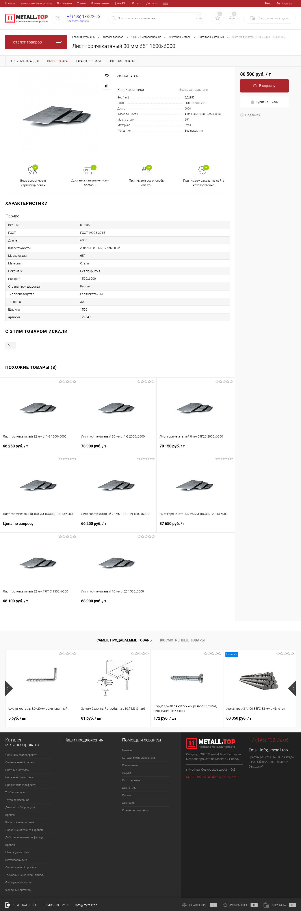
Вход (268, 3)
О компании (64, 3)
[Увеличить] (59, 113)
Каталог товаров (26, 42)
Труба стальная (15, 792)
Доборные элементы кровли (24, 830)
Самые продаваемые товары (124, 640)
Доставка (152, 3)
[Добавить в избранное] (107, 76)
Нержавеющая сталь (19, 777)
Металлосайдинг (16, 860)
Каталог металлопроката (36, 3)
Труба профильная (17, 800)
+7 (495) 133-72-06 (83, 16)
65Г (10, 345)
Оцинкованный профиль (21, 867)
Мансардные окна (17, 852)
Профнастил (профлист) (20, 785)
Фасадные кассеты (18, 882)
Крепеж (10, 815)
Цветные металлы (17, 769)
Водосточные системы (20, 822)
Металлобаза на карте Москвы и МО (212, 777)
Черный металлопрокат (21, 754)
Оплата (136, 3)
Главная (10, 3)
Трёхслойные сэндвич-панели (24, 875)
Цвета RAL (120, 3)
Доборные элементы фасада (24, 837)
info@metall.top (274, 750)
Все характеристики (193, 89)
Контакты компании (135, 810)
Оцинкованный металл (20, 762)
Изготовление (100, 3)
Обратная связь (24, 905)
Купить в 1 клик (267, 102)
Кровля (10, 845)
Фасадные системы (18, 890)
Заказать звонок (78, 21)
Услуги (81, 3)
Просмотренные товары (181, 640)
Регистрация (285, 3)
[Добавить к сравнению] (107, 86)
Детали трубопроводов (20, 807)
